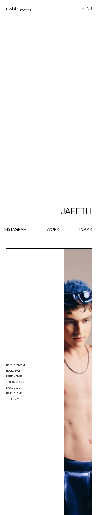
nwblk (18, 8)
